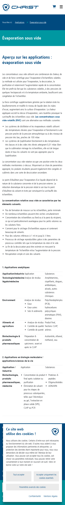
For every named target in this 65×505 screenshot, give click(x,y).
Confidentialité (35, 496)
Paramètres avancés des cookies (32, 487)
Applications (19, 22)
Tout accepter (18, 474)
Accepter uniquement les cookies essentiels (46, 476)
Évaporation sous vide (38, 22)
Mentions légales (50, 496)
